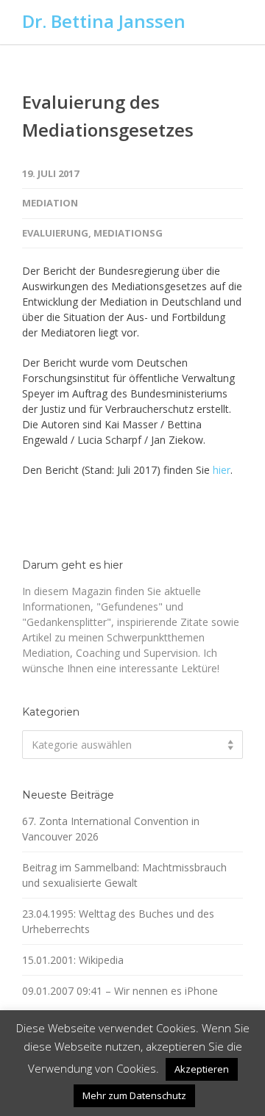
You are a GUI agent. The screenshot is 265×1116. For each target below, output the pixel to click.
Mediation (50, 202)
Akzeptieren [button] (201, 1069)
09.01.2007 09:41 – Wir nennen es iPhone (120, 991)
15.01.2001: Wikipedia (73, 960)
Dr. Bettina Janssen (104, 21)
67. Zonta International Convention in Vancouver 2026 (110, 828)
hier (221, 470)
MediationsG (128, 233)
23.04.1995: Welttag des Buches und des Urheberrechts (118, 921)
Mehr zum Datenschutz (134, 1095)
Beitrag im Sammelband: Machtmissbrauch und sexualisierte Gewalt (124, 875)
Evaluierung (55, 233)
